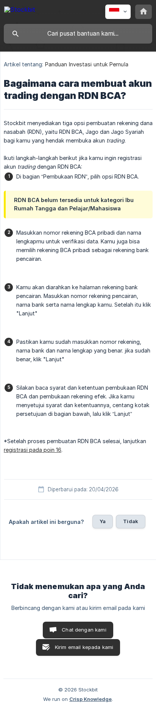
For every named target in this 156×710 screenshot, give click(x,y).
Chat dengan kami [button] (84, 630)
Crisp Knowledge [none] (90, 699)
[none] (19, 11)
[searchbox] (78, 34)
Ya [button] (103, 521)
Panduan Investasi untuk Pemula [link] (86, 64)
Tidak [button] (130, 521)
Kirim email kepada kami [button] (84, 647)
